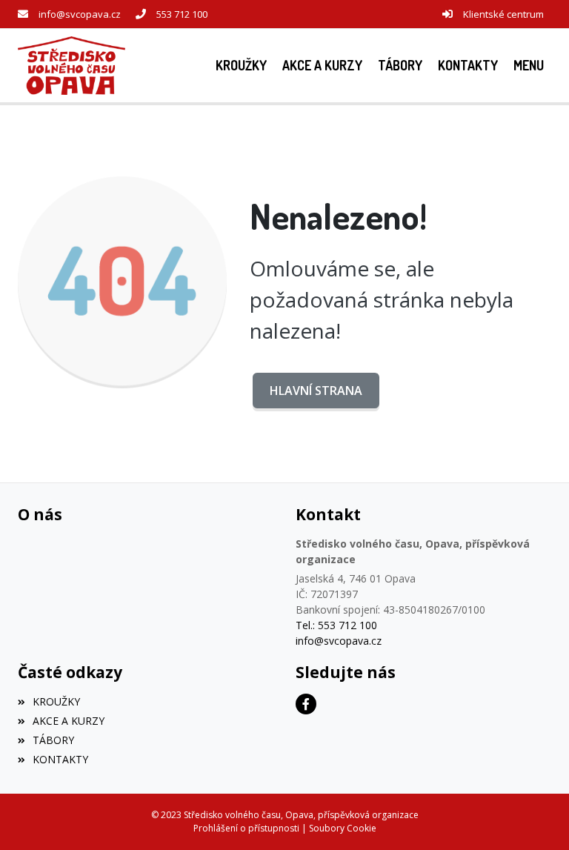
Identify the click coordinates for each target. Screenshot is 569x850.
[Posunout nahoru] (535, 816)
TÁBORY (53, 740)
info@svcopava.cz (80, 14)
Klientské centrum (503, 14)
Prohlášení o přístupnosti (246, 828)
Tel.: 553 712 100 (336, 625)
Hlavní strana (316, 390)
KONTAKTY (60, 759)
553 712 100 (181, 14)
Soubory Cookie (342, 828)
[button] (528, 65)
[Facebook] (306, 704)
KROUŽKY (56, 701)
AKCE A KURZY (68, 721)
